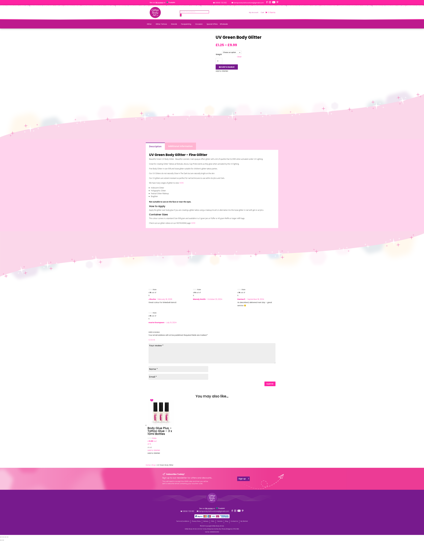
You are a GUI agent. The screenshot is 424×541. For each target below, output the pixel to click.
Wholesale (224, 24)
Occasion (199, 24)
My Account (253, 13)
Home (148, 465)
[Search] (181, 15)
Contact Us (234, 521)
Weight (219, 54)
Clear (239, 57)
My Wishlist (244, 521)
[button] (154, 450)
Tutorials (220, 521)
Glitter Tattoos (161, 24)
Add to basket (228, 67)
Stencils (174, 24)
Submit (270, 383)
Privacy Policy (196, 521)
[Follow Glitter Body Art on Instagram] (270, 2)
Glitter (149, 24)
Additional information (180, 146)
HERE (181, 183)
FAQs (212, 521)
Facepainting (186, 24)
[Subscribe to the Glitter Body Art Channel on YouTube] (273, 2)
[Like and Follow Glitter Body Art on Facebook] (267, 2)
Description (155, 146)
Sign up (242, 478)
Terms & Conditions (182, 521)
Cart (262, 13)
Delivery (205, 521)
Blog (226, 521)
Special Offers (212, 24)
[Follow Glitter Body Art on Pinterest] (277, 2)
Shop (154, 465)
